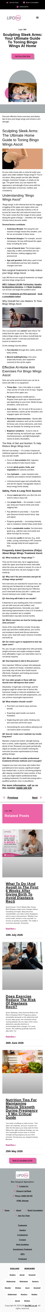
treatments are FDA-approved (23, 294)
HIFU (4, 284)
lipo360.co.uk (31, 1305)
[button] (37, 17)
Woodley (8, 1288)
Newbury (35, 1281)
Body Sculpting (34, 287)
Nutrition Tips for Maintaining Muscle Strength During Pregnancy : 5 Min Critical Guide (22, 1108)
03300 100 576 (24, 788)
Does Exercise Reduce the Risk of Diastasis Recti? (21, 1001)
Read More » (11, 928)
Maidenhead (10, 1281)
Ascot (27, 1288)
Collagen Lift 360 (15, 284)
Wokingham (24, 1281)
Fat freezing (28, 284)
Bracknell (32, 1275)
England (14, 1268)
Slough (22, 1275)
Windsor (18, 1288)
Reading (12, 1275)
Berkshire (29, 1268)
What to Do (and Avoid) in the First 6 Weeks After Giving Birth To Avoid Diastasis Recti (22, 892)
